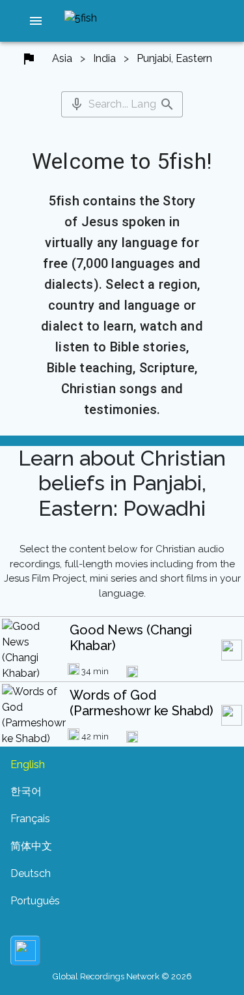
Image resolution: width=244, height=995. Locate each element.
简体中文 (31, 846)
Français (30, 818)
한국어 (26, 791)
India (104, 58)
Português (35, 901)
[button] (35, 20)
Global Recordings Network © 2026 (122, 976)
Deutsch (30, 873)
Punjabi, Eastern (174, 58)
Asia (62, 58)
